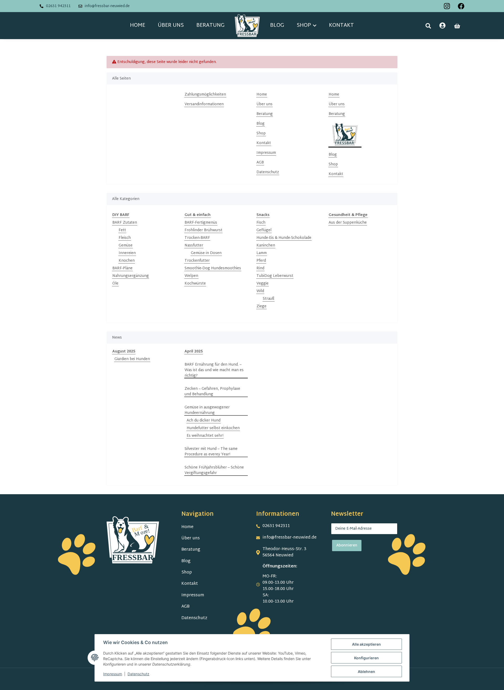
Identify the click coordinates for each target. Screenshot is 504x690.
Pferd (261, 261)
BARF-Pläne (122, 268)
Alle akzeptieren (366, 644)
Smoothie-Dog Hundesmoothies (213, 268)
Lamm (261, 253)
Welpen (191, 276)
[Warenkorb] (457, 26)
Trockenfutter (197, 261)
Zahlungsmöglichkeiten (205, 94)
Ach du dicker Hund (203, 420)
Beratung (210, 25)
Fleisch (125, 238)
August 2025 (123, 351)
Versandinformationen (204, 104)
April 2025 (194, 351)
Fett (122, 230)
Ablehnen (366, 671)
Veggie (262, 283)
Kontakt (341, 25)
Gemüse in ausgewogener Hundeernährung (207, 410)
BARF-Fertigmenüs (201, 222)
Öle (115, 283)
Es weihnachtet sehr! (205, 436)
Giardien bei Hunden (132, 359)
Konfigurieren (366, 658)
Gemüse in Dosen (206, 253)
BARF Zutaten (124, 222)
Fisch (260, 222)
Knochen (127, 261)
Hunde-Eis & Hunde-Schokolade (283, 238)
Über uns (171, 25)
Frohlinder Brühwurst (203, 230)
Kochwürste (195, 283)
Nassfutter (194, 245)
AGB (260, 162)
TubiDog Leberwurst (274, 276)
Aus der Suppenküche (348, 222)
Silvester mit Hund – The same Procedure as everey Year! (211, 451)
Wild (260, 291)
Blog (277, 25)
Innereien (127, 253)
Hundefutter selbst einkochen (213, 428)
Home (137, 25)
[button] (428, 26)
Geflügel (263, 230)
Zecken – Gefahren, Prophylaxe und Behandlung (212, 391)
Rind (260, 268)
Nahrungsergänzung (130, 276)
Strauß (268, 299)
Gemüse (126, 245)
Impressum (266, 153)
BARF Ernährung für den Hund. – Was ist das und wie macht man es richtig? (214, 370)
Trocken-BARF (197, 238)
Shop (261, 133)
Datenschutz (267, 172)
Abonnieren (346, 545)
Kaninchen (265, 245)
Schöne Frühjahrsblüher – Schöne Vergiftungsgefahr (214, 470)
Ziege (261, 306)
